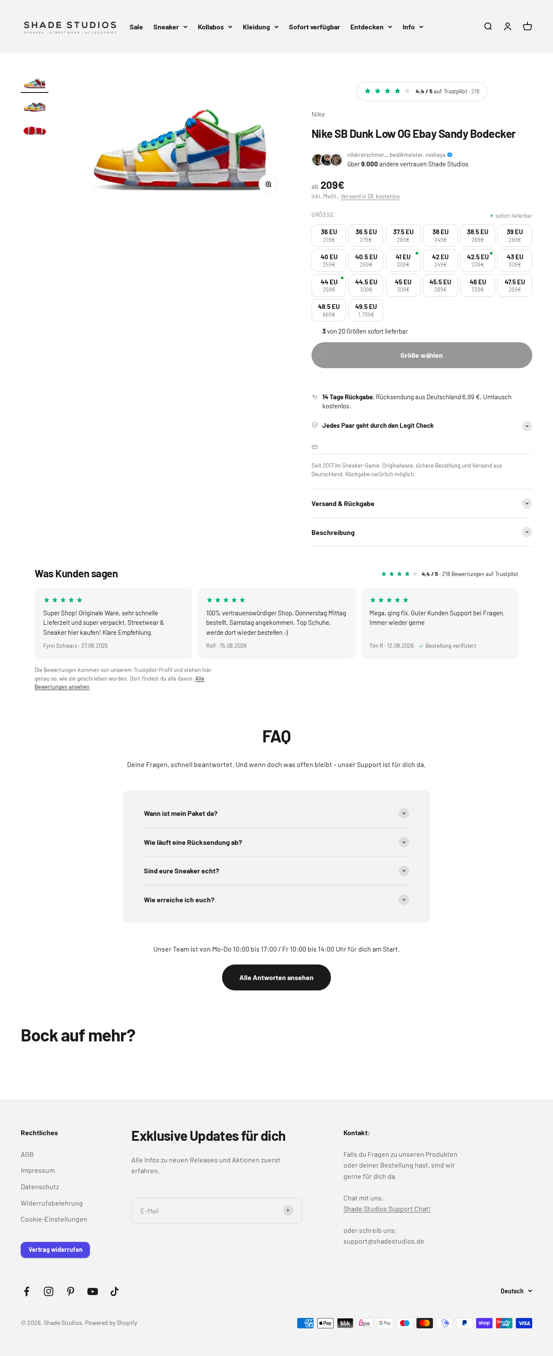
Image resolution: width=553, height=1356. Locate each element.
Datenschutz (40, 1186)
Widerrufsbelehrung (52, 1203)
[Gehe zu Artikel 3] (34, 130)
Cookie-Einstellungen (54, 1219)
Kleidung (256, 26)
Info (409, 26)
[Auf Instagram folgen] (48, 1291)
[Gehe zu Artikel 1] (34, 83)
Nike (318, 114)
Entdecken (367, 26)
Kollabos (211, 26)
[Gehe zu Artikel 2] (34, 106)
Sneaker (166, 26)
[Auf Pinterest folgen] (70, 1291)
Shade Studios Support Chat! (387, 1208)
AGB (27, 1154)
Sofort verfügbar (314, 26)
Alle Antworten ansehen (276, 977)
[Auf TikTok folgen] (115, 1291)
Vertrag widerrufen (56, 1249)
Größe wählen (421, 355)
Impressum (38, 1170)
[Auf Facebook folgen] (26, 1291)
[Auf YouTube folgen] (93, 1291)
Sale (136, 26)
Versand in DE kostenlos (370, 196)
